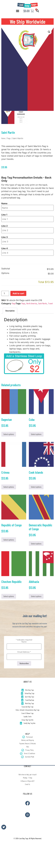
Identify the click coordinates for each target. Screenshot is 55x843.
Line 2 (4, 226)
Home (3, 138)
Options (5, 273)
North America (31, 303)
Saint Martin (42, 303)
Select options (8, 434)
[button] (17, 11)
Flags (9, 138)
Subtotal (5, 268)
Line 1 (4, 215)
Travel (50, 303)
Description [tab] (10, 310)
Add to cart (18, 293)
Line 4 (4, 248)
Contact (27, 766)
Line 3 (4, 237)
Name (4, 203)
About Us (27, 681)
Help (27, 733)
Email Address (24, 652)
